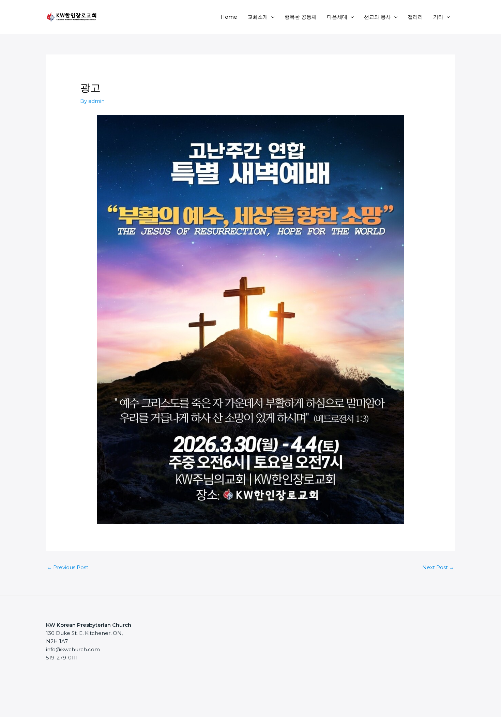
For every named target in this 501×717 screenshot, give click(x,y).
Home (229, 17)
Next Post (438, 567)
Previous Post (67, 567)
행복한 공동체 (301, 17)
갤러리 (415, 17)
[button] (271, 17)
